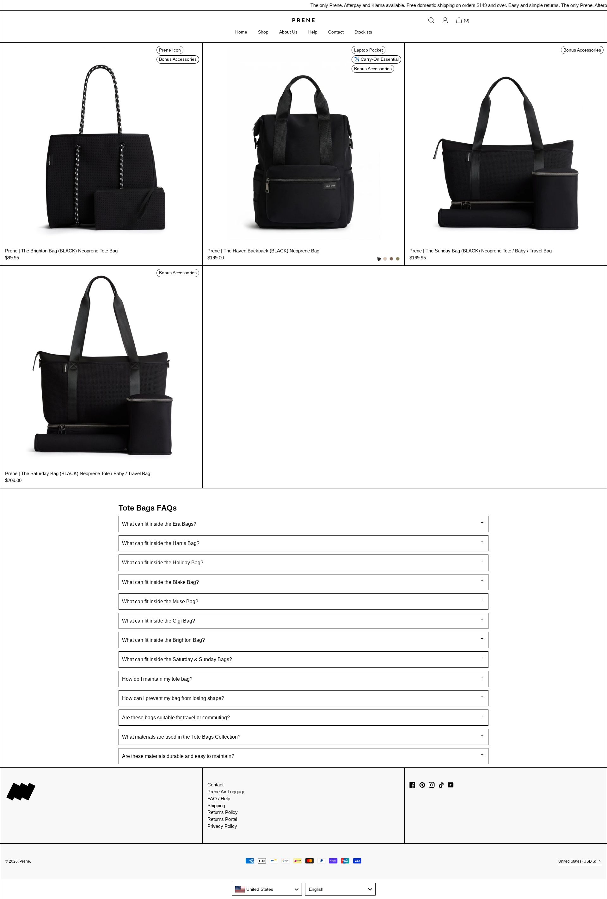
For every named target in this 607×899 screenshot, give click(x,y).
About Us (288, 31)
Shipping (216, 805)
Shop (263, 31)
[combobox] (267, 889)
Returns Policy (222, 812)
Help (312, 31)
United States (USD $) (577, 861)
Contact (336, 31)
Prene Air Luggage (226, 791)
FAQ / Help (218, 798)
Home (241, 31)
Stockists (363, 31)
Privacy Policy (222, 826)
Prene (25, 861)
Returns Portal (222, 819)
